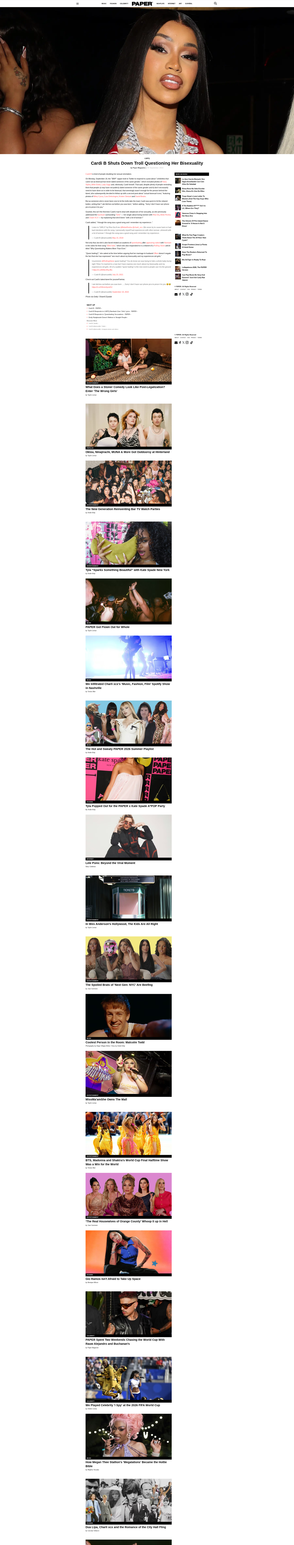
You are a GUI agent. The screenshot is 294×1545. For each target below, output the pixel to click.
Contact (183, 289)
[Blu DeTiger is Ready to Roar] (178, 261)
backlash (101, 215)
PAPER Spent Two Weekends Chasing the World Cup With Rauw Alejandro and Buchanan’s (125, 1341)
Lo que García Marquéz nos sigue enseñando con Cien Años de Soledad (193, 181)
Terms (199, 289)
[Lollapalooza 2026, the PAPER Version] (178, 269)
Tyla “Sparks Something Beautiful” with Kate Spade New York (128, 569)
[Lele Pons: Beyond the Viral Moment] (129, 836)
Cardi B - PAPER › (95, 308)
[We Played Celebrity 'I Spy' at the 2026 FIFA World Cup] (129, 1378)
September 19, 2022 (120, 292)
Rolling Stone (159, 246)
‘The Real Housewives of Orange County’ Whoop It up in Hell (127, 1221)
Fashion (113, 3)
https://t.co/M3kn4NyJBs (102, 270)
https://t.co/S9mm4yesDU (102, 287)
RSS (188, 289)
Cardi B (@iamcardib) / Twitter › (97, 326)
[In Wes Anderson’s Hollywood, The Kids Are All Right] (129, 897)
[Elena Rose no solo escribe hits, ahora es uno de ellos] (178, 190)
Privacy (193, 289)
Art (180, 3)
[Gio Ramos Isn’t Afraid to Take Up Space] (129, 1251)
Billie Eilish (96, 185)
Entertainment (92, 383)
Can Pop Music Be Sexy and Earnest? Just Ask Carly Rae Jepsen (193, 277)
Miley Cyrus (98, 196)
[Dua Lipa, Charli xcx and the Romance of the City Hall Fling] (129, 1500)
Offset (156, 253)
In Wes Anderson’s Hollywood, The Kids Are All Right (122, 924)
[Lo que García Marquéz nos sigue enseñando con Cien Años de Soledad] (178, 181)
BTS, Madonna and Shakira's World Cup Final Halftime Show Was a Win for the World (127, 1162)
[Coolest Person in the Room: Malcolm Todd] (129, 1015)
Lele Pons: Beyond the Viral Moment (110, 863)
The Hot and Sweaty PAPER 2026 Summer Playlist (120, 749)
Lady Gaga (106, 185)
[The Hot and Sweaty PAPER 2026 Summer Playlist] (129, 722)
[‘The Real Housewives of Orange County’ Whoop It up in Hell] (129, 1194)
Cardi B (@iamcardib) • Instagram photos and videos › (104, 329)
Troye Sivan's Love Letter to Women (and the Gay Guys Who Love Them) (195, 198)
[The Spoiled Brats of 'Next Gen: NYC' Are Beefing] (129, 957)
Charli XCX (93, 218)
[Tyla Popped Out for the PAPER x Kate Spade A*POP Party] (129, 779)
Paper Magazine (139, 168)
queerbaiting (136, 243)
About (177, 289)
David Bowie (140, 196)
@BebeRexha (126, 227)
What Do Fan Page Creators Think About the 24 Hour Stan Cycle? (194, 237)
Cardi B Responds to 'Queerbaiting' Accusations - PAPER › (110, 314)
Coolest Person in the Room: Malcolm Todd (115, 1042)
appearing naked (153, 243)
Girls (118, 215)
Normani (167, 243)
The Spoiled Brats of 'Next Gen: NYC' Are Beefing (119, 984)
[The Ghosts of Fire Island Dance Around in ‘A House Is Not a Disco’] (178, 222)
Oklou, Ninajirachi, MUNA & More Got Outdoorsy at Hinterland (128, 452)
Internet (171, 3)
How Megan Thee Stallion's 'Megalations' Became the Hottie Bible (126, 1464)
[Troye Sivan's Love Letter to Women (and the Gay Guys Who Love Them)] (178, 198)
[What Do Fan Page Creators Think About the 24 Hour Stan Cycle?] (178, 237)
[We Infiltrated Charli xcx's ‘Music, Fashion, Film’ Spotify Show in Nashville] (129, 657)
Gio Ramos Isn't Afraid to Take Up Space (113, 1278)
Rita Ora (156, 215)
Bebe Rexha (165, 215)
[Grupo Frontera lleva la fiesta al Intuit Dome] (178, 246)
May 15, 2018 (117, 238)
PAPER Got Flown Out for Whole (108, 627)
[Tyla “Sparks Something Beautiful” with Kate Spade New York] (129, 543)
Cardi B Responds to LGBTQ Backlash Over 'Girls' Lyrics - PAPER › (113, 311)
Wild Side (111, 246)
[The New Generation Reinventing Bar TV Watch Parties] (129, 482)
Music (104, 3)
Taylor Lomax (92, 395)
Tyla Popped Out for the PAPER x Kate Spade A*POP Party (125, 806)
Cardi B (89, 174)
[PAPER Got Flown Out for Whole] (129, 600)
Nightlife (160, 3)
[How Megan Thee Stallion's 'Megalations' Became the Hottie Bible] (129, 1435)
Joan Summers (93, 989)
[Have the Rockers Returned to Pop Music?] (178, 254)
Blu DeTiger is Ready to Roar (194, 260)
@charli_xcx (137, 227)
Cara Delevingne (111, 196)
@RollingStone (108, 261)
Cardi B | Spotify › (93, 323)
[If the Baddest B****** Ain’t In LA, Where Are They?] (178, 207)
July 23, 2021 (117, 275)
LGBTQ (147, 158)
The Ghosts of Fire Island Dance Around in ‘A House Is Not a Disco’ (195, 223)
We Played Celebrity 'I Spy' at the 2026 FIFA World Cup (123, 1405)
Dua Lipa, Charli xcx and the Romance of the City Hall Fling (126, 1527)
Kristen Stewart (125, 196)
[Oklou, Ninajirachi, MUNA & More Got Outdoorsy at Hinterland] (129, 425)
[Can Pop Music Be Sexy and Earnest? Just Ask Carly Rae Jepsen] (178, 276)
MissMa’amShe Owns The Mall (106, 1099)
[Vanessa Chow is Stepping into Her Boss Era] (178, 215)
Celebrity (124, 3)
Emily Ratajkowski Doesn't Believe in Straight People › (108, 317)
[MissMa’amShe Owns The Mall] (129, 1072)
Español (188, 3)
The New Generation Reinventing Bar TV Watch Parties (123, 509)
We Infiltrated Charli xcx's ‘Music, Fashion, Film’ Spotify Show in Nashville (128, 686)
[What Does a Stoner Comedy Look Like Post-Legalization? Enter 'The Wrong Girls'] (129, 360)
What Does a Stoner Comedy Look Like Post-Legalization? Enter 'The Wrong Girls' (125, 389)
